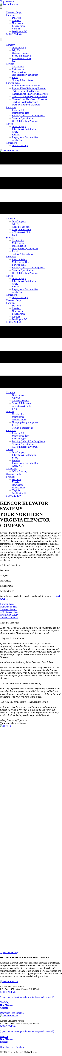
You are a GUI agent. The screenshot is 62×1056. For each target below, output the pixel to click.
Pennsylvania (18, 26)
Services (10, 64)
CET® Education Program (24, 121)
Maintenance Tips (20, 113)
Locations (10, 15)
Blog (14, 61)
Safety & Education (21, 55)
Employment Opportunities (25, 137)
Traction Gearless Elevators (25, 102)
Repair (15, 77)
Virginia (16, 28)
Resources (11, 107)
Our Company (19, 47)
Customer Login (14, 12)
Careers (9, 123)
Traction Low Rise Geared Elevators (29, 99)
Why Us (16, 50)
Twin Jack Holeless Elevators (26, 91)
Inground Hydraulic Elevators (26, 85)
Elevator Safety (19, 110)
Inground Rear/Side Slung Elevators (29, 88)
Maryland (16, 20)
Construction (18, 66)
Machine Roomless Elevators (26, 104)
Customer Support (20, 53)
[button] (7, 604)
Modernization (19, 72)
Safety (15, 132)
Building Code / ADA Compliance (28, 115)
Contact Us (11, 142)
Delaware (16, 17)
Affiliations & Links (21, 58)
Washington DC (19, 31)
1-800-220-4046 (14, 34)
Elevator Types (13, 83)
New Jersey (17, 23)
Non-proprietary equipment (25, 74)
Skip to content (7, 1)
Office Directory (20, 145)
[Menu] (1, 7)
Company (10, 45)
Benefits (16, 134)
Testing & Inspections (22, 80)
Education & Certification (24, 129)
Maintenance (18, 69)
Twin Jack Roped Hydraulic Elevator (29, 96)
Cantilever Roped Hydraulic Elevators (30, 93)
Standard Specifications (23, 118)
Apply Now (17, 140)
